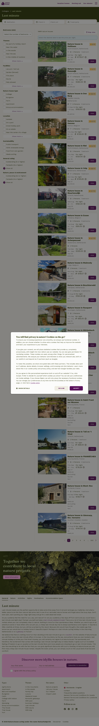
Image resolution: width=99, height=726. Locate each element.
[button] (23, 388)
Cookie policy (35, 383)
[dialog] (49, 363)
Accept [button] (76, 388)
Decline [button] (61, 388)
